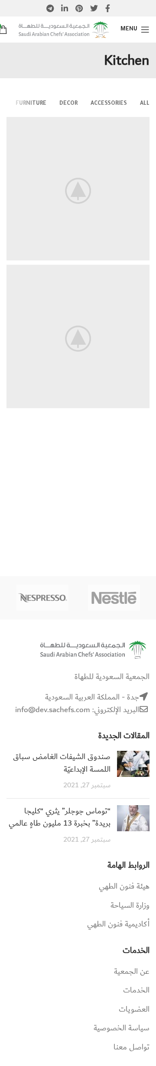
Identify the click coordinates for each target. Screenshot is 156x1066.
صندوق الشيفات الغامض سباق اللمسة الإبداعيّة (61, 763)
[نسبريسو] (42, 598)
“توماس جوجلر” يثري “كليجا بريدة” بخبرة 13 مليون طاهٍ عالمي (59, 817)
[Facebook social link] (108, 8)
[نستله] (114, 598)
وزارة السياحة (130, 906)
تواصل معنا (132, 1047)
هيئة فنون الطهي (124, 886)
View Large (13, 123)
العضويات (134, 1009)
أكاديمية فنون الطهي (118, 924)
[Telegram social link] (50, 8)
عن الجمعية (132, 972)
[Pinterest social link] (79, 8)
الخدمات (136, 990)
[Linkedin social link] (64, 8)
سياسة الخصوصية (122, 1028)
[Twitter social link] (94, 8)
